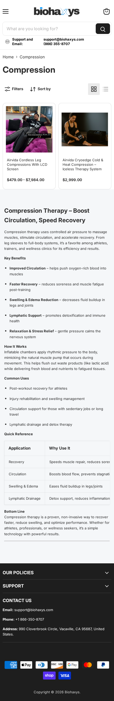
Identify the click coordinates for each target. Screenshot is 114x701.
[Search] (103, 28)
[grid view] (94, 89)
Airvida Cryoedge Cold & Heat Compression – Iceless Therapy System (83, 164)
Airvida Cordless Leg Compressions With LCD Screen (27, 164)
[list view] (105, 89)
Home (8, 57)
